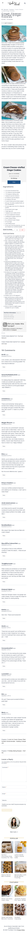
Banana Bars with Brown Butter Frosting (20, 876)
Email (4, 793)
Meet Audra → (14, 832)
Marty (3, 712)
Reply (4, 367)
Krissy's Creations (7, 483)
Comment (5, 767)
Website (4, 800)
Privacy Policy (21, 930)
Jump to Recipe (8, 23)
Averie (4, 626)
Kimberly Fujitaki (7, 589)
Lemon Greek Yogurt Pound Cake (19, 856)
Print (14, 182)
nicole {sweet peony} (8, 503)
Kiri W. (4, 354)
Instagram (14, 330)
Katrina (4, 609)
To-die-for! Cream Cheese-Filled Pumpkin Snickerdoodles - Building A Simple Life (14, 741)
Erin (3, 694)
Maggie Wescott (7, 422)
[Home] (2, 9)
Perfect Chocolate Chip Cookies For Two (7, 856)
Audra (4, 19)
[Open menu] (3, 3)
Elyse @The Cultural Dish (10, 543)
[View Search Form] (24, 3)
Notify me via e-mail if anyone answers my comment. (14, 805)
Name (4, 787)
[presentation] (7, 847)
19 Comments (10, 19)
